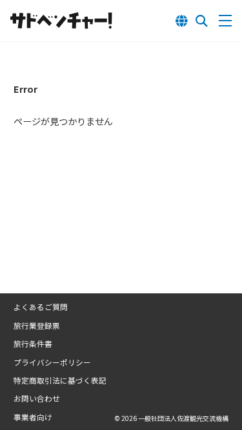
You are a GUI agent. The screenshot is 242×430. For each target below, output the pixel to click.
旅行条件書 (33, 343)
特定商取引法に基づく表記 (60, 380)
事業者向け (33, 417)
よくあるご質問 (41, 307)
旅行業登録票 (37, 325)
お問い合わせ (37, 398)
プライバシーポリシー (52, 362)
